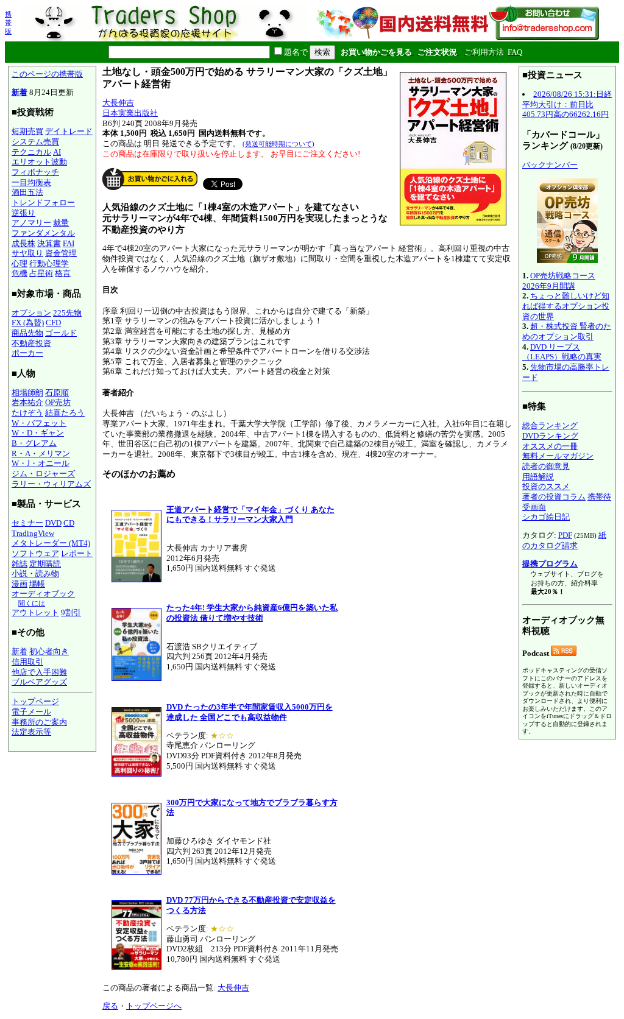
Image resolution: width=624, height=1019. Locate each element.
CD (68, 522)
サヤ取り (27, 253)
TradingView (33, 533)
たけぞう (27, 412)
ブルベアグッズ (39, 681)
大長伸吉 (118, 102)
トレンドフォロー (43, 202)
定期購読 (45, 563)
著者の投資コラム (554, 496)
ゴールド (61, 332)
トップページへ (154, 1005)
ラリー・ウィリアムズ (51, 483)
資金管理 (61, 253)
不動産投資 (31, 343)
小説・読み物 (35, 573)
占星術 (41, 273)
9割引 (71, 612)
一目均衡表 (31, 182)
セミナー (27, 522)
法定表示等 (31, 731)
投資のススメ (546, 486)
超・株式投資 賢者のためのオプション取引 (566, 331)
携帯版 (8, 22)
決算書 (49, 243)
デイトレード (69, 131)
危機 (19, 273)
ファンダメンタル (43, 233)
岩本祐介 (27, 402)
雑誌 (19, 563)
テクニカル (31, 152)
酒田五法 (27, 192)
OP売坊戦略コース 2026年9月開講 (558, 281)
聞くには (31, 603)
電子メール (31, 711)
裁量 (61, 222)
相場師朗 (27, 392)
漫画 (19, 583)
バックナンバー (550, 164)
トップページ (35, 701)
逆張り (23, 212)
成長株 (23, 243)
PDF (565, 535)
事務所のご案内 (39, 722)
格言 (63, 273)
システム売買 (35, 141)
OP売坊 (58, 402)
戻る (110, 1005)
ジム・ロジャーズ (43, 473)
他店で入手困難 (39, 672)
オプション (31, 312)
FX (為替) (28, 322)
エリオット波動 (39, 161)
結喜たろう (65, 412)
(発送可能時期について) (278, 143)
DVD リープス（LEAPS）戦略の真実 (561, 352)
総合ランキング (550, 425)
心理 (19, 263)
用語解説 (538, 476)
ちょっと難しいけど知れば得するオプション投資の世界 (565, 305)
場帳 (37, 583)
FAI (68, 243)
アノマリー (31, 222)
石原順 (57, 392)
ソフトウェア (35, 553)
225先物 (67, 312)
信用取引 (27, 661)
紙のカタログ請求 (564, 540)
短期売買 (27, 131)
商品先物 (27, 332)
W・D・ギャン (38, 432)
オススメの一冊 (550, 446)
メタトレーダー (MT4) (51, 543)
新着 (19, 92)
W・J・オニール (40, 463)
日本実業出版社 (130, 113)
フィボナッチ (35, 172)
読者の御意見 (546, 466)
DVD (53, 522)
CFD (53, 322)
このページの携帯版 (47, 74)
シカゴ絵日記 (546, 516)
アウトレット (35, 612)
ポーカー (27, 353)
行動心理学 (49, 263)
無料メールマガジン (558, 455)
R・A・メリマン (41, 453)
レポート (77, 553)
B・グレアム (34, 443)
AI (57, 152)
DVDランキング (550, 435)
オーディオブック (43, 593)
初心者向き (49, 651)
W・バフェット (39, 423)
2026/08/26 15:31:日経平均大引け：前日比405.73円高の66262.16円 (567, 104)
